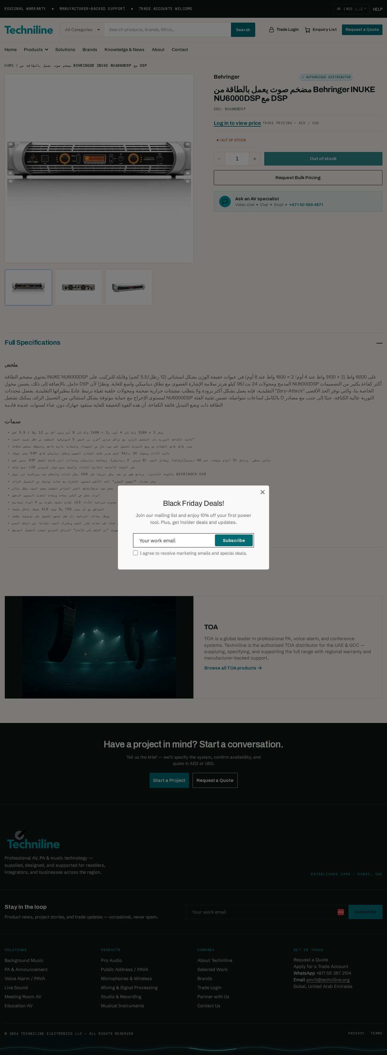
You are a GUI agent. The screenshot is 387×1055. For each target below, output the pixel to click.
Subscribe (234, 540)
